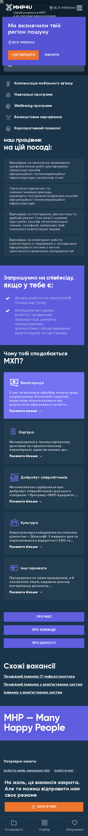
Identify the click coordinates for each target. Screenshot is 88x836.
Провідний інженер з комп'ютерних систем (43, 685)
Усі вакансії (14, 829)
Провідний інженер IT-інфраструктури (39, 677)
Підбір (44, 829)
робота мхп (63, 770)
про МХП (44, 616)
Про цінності (44, 643)
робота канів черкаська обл (27, 770)
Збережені (74, 825)
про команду (44, 630)
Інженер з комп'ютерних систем (33, 692)
